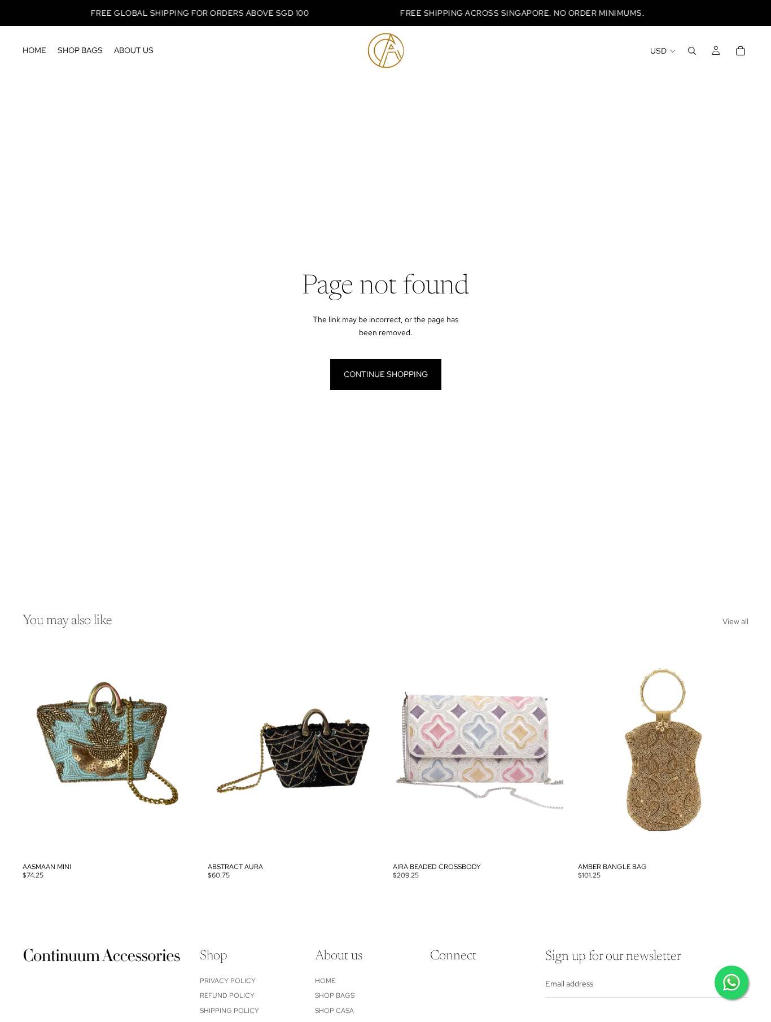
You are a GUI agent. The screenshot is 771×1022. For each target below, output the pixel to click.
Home (325, 980)
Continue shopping (386, 374)
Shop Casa (334, 1010)
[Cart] (740, 50)
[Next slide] (176, 750)
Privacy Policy (228, 980)
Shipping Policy (229, 1010)
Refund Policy (227, 995)
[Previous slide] (39, 750)
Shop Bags (334, 995)
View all (735, 621)
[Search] (692, 50)
